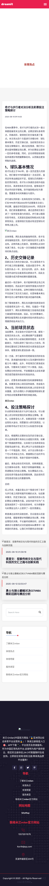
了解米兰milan (13, 643)
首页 (17, 64)
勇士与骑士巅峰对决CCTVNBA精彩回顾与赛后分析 (23, 592)
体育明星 (10, 659)
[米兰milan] (24, 729)
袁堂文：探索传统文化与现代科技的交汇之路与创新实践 (24, 560)
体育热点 (10, 651)
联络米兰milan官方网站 (17, 674)
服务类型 (10, 667)
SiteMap (25, 813)
